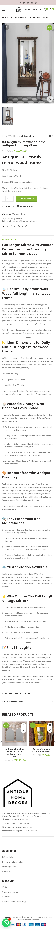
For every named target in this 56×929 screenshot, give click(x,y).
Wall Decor (14, 136)
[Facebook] (20, 3)
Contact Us (7, 896)
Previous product (46, 136)
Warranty (6, 871)
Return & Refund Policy (12, 862)
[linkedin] (32, 3)
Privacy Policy (8, 857)
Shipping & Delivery (12, 701)
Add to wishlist (27, 206)
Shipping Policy (9, 866)
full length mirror (15, 218)
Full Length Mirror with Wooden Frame (19, 221)
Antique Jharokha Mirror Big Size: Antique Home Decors (14, 753)
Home (4, 136)
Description (9, 239)
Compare (9, 206)
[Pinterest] (28, 3)
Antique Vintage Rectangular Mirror (41, 750)
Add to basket (26, 199)
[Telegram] (36, 3)
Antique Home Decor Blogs (14, 901)
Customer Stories (10, 892)
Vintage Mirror (28, 136)
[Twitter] (24, 3)
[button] (23, 730)
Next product (52, 136)
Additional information (16, 693)
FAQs (4, 887)
